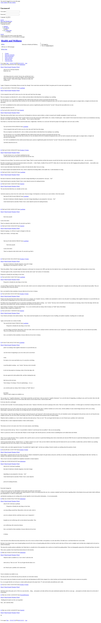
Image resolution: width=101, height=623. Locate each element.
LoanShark (22, 88)
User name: (3, 11)
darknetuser (22, 64)
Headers (14, 67)
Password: (3, 14)
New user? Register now (6, 21)
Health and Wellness (11, 40)
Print (18, 67)
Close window (4, 2)
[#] (1, 64)
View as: (43, 45)
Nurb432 (22, 110)
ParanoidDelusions (24, 595)
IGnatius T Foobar (24, 150)
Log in (2, 20)
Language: (3, 17)
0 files (5, 49)
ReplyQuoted (7, 67)
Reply (2, 67)
